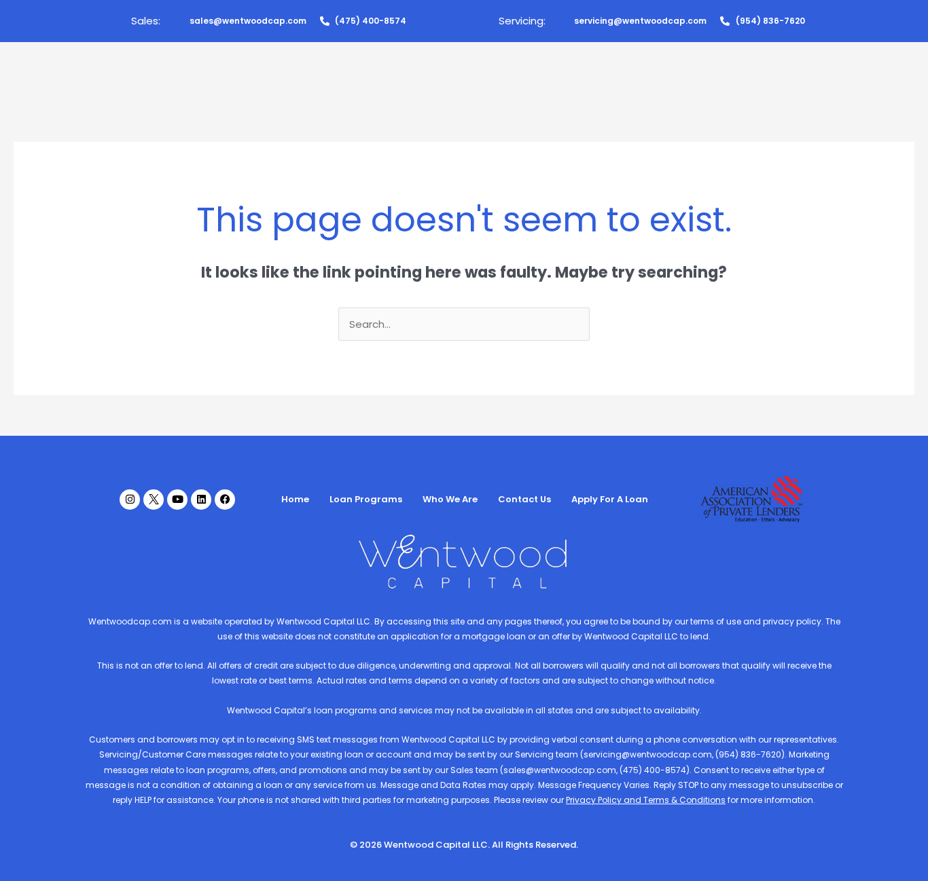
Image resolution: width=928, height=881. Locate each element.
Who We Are (450, 499)
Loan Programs (365, 499)
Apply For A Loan (609, 499)
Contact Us (524, 499)
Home (295, 499)
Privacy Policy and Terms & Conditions (646, 800)
